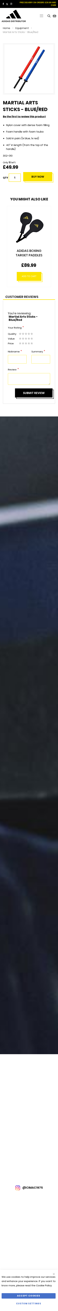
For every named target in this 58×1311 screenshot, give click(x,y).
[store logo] (14, 16)
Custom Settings (28, 1303)
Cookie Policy (44, 1285)
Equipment (22, 28)
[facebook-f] (3, 3)
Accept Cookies (28, 1295)
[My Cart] (54, 16)
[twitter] (7, 3)
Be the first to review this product (24, 116)
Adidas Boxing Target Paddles (29, 253)
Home (6, 28)
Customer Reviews (21, 297)
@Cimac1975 (32, 1188)
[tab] (29, 296)
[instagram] (11, 3)
